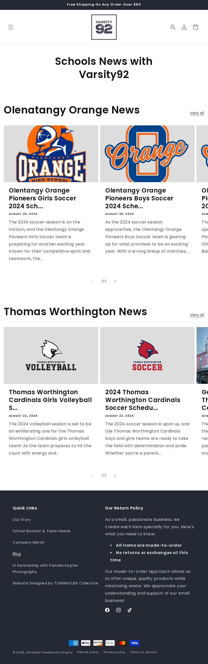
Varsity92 (33, 652)
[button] (10, 27)
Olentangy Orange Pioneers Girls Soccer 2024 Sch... (42, 198)
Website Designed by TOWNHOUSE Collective (55, 583)
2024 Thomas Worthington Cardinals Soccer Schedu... (143, 400)
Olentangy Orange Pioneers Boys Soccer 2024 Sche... (139, 198)
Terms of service (143, 652)
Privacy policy (115, 652)
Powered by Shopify (57, 652)
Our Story (22, 519)
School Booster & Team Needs (42, 531)
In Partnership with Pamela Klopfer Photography (45, 568)
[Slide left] (92, 281)
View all (197, 113)
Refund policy (88, 652)
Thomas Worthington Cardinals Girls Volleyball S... (50, 400)
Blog (17, 553)
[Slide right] (115, 281)
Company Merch (29, 542)
